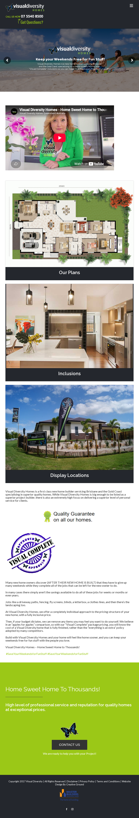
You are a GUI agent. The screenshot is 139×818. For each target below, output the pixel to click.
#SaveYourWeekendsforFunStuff (26, 653)
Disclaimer (72, 781)
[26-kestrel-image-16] (69, 285)
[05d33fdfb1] (69, 182)
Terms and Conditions (108, 781)
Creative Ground (75, 784)
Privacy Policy (87, 781)
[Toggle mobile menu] (132, 5)
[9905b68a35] (69, 386)
